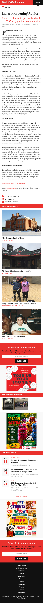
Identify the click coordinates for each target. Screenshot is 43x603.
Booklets (21, 584)
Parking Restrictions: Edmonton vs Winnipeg (24, 461)
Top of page (21, 598)
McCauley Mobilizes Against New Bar (16, 271)
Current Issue (21, 565)
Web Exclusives (21, 568)
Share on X (9, 199)
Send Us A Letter (11, 202)
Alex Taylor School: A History (13, 238)
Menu (7, 7)
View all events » (21, 496)
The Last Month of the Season (13, 336)
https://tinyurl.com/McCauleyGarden (13, 183)
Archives (21, 573)
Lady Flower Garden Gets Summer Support (19, 303)
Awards (21, 587)
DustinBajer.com (10, 188)
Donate (21, 590)
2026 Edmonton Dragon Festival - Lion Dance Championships (24, 470)
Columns (21, 571)
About (21, 581)
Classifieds (21, 576)
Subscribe (21, 361)
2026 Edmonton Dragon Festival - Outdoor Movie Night (24, 484)
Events (21, 579)
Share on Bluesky (12, 196)
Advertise (21, 592)
